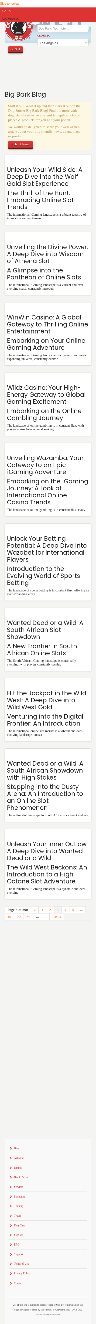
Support (18, 1254)
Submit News (20, 144)
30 (28, 917)
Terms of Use (21, 1263)
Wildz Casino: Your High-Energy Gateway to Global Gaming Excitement (46, 395)
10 (9, 917)
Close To (43, 35)
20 (19, 917)
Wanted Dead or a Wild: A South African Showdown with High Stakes (45, 770)
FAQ (17, 1244)
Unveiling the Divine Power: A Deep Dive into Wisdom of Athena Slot (47, 254)
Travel (17, 1215)
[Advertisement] (48, 983)
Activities (19, 1158)
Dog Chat (19, 1225)
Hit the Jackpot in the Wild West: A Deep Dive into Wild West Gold (46, 700)
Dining (18, 1167)
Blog (16, 1148)
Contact (18, 1283)
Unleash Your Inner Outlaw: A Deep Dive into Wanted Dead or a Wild (47, 851)
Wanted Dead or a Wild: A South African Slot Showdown (45, 630)
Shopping (19, 1196)
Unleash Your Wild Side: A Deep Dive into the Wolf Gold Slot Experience (44, 177)
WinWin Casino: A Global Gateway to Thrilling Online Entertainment (47, 324)
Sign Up (18, 1234)
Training (18, 1206)
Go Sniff (15, 49)
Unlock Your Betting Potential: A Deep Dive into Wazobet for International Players (47, 549)
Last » (56, 917)
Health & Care (22, 1177)
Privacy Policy (22, 1273)
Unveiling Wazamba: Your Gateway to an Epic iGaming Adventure (45, 465)
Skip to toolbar (10, 3)
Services (18, 1186)
